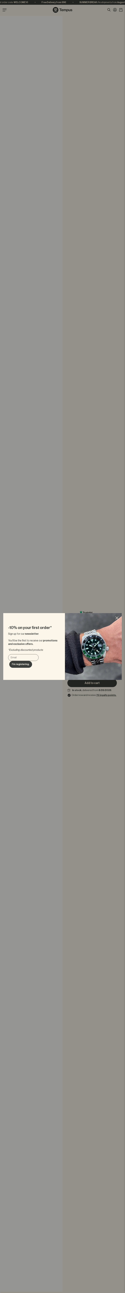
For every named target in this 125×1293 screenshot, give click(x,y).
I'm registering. (20, 664)
